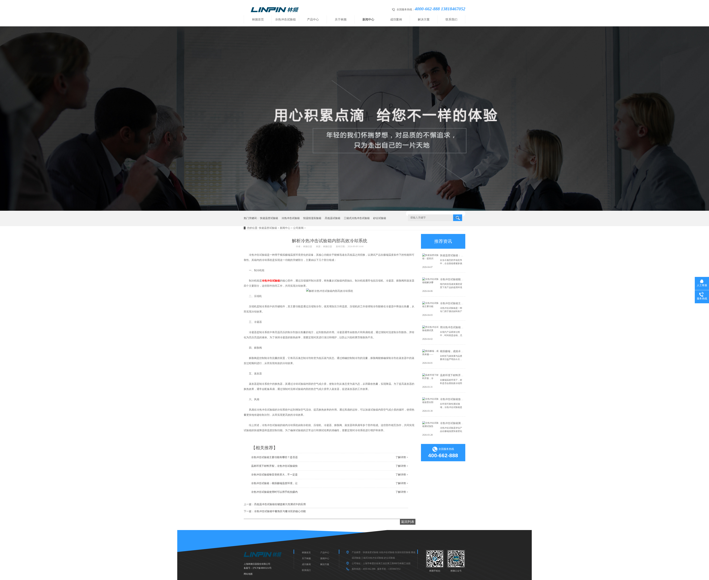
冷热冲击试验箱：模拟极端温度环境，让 (274, 483)
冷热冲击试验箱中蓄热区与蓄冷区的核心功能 (280, 511)
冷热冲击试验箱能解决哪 (454, 279)
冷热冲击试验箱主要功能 (454, 303)
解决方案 (424, 19)
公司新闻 (298, 228)
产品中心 (313, 19)
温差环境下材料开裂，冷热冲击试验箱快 (274, 466)
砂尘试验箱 (379, 218)
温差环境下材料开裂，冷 (454, 375)
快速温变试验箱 (269, 218)
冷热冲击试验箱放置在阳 (454, 399)
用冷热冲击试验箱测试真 (454, 327)
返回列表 (407, 522)
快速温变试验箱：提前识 (454, 255)
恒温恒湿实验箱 (312, 218)
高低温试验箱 (332, 218)
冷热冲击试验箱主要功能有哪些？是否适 (274, 457)
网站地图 (248, 574)
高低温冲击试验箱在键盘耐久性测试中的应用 (280, 504)
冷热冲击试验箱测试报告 (454, 423)
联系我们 (451, 19)
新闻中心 (368, 19)
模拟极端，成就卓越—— (454, 351)
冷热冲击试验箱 (285, 19)
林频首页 (258, 19)
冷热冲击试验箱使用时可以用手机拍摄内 (274, 492)
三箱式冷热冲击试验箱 (357, 218)
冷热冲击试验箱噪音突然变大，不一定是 (274, 474)
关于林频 (341, 19)
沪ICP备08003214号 (262, 568)
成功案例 (396, 19)
